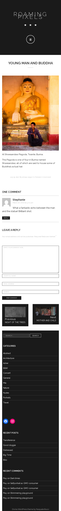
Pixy (5, 478)
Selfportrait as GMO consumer (24, 483)
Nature (6, 388)
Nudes (6, 393)
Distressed (8, 450)
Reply (6, 218)
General (6, 378)
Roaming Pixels (30, 15)
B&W (5, 368)
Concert (6, 373)
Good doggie (9, 445)
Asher (5, 363)
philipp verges (27, 177)
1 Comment (47, 177)
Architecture (8, 358)
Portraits (38, 177)
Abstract (7, 353)
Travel (6, 402)
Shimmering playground (21, 493)
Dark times (15, 478)
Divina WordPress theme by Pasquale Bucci (30, 509)
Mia (4, 383)
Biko (5, 460)
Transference (9, 440)
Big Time (7, 455)
